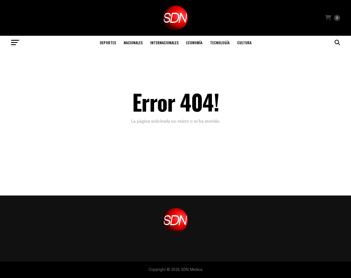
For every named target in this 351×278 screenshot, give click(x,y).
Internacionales (164, 42)
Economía (194, 42)
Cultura (244, 42)
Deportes (108, 42)
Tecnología (220, 42)
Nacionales (133, 42)
